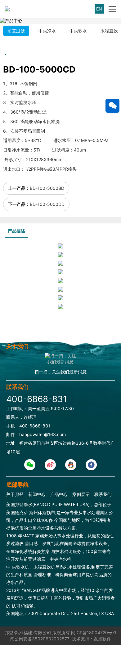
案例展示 (81, 494)
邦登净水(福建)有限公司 (28, 632)
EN (99, 8)
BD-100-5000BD (47, 188)
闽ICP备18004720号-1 (93, 632)
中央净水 (47, 30)
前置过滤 (16, 30)
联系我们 (103, 494)
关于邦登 (15, 494)
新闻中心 (37, 494)
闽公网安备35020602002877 (39, 638)
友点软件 (102, 638)
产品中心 (59, 494)
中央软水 (78, 30)
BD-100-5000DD (47, 204)
